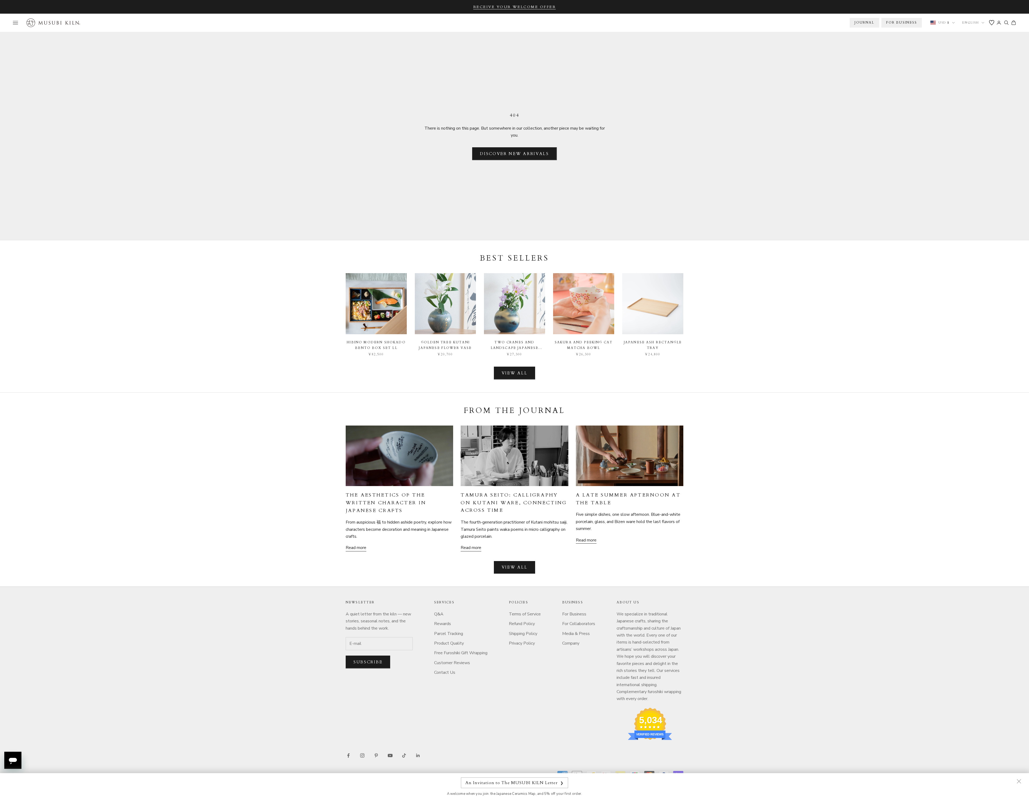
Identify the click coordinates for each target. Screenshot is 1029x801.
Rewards (442, 624)
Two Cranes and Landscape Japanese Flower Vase (515, 345)
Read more (356, 548)
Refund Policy (522, 624)
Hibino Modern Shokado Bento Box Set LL (376, 345)
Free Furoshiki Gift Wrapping (460, 653)
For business (901, 22)
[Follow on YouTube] (390, 755)
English (970, 23)
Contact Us (444, 672)
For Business (574, 614)
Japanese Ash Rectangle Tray (653, 345)
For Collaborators (578, 624)
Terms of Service (525, 614)
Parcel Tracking (448, 634)
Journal (864, 22)
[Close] (1019, 781)
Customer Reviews (452, 663)
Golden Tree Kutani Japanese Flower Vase (445, 345)
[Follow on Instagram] (362, 755)
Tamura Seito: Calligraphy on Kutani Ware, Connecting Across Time (514, 503)
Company (570, 643)
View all (515, 373)
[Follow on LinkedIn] (418, 755)
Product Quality (449, 643)
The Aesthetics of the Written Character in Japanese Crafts (386, 503)
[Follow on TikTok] (404, 755)
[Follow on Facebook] (348, 755)
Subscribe (367, 662)
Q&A (438, 614)
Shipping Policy (523, 634)
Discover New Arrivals (514, 153)
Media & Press (576, 634)
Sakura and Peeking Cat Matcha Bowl (584, 345)
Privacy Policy (522, 643)
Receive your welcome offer (514, 6)
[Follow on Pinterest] (376, 755)
